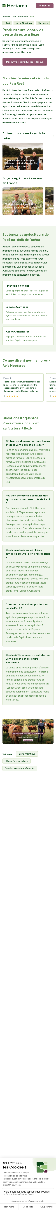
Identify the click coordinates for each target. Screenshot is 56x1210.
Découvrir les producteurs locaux (24, 61)
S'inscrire (44, 5)
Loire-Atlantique (20, 16)
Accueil (6, 16)
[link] (28, 731)
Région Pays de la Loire (17, 761)
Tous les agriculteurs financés (20, 768)
